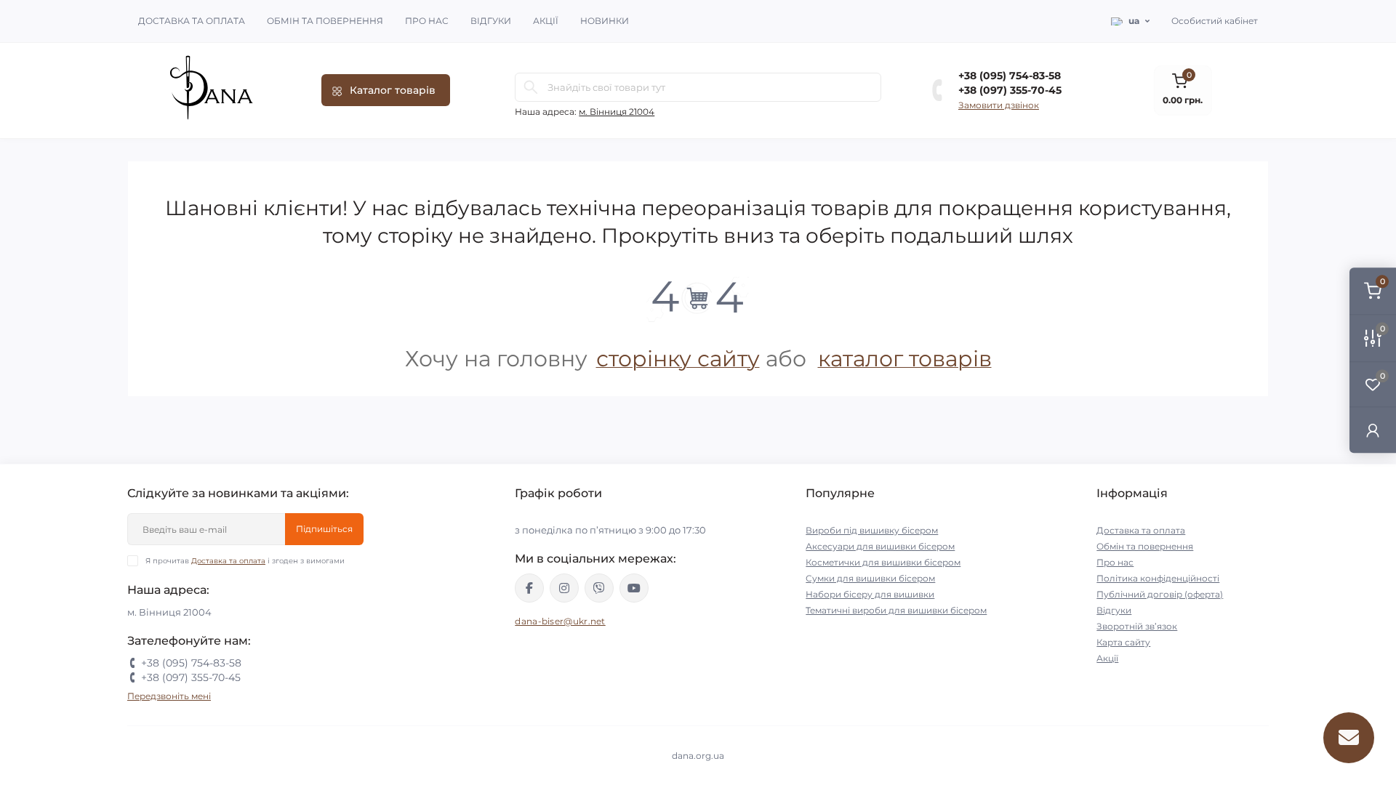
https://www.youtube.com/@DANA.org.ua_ (634, 588)
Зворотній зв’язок (1136, 626)
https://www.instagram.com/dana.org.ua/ (564, 588)
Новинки (604, 20)
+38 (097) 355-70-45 (1010, 90)
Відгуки (490, 20)
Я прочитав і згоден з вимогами (245, 560)
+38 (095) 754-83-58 (1009, 75)
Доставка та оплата (191, 20)
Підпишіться (324, 528)
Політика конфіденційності (1157, 578)
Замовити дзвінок (998, 105)
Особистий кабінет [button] (1214, 20)
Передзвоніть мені (169, 696)
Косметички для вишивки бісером (883, 562)
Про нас (427, 20)
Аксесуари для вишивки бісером (880, 546)
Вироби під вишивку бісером (872, 530)
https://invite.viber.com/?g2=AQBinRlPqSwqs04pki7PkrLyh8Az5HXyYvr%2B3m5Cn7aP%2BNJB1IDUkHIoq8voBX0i (599, 588)
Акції (545, 20)
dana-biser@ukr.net (560, 621)
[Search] (531, 87)
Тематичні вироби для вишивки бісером (896, 610)
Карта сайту (1123, 642)
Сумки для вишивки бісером (870, 578)
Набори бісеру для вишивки (870, 594)
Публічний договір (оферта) (1159, 594)
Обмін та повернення (325, 20)
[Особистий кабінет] (1372, 430)
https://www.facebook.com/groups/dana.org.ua (529, 588)
